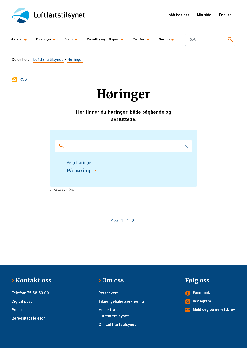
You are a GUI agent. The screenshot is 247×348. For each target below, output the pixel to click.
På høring (79, 171)
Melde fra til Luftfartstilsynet (113, 313)
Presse (18, 310)
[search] (60, 146)
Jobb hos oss (177, 15)
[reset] (186, 146)
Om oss (115, 280)
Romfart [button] (139, 39)
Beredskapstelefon (29, 318)
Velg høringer (80, 163)
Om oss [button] (164, 39)
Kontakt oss (35, 280)
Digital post (22, 301)
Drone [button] (69, 39)
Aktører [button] (17, 39)
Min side (204, 15)
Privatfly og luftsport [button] (103, 39)
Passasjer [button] (43, 39)
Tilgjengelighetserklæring (121, 301)
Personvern (108, 293)
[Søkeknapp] (229, 40)
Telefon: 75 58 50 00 (30, 293)
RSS (23, 79)
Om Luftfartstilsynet (117, 324)
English (225, 15)
